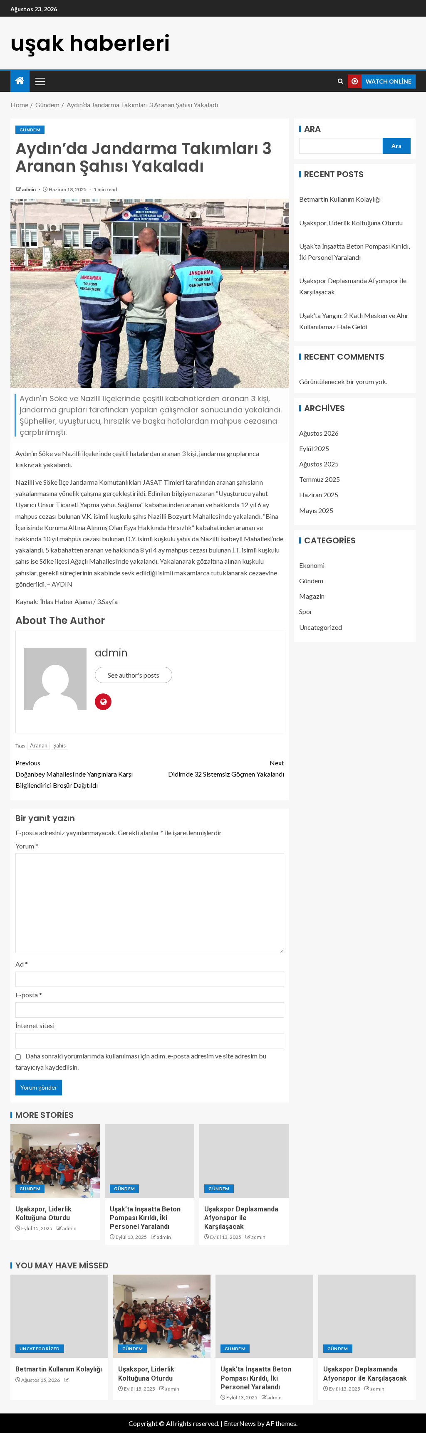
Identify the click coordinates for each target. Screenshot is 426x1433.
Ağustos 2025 (319, 464)
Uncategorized (320, 627)
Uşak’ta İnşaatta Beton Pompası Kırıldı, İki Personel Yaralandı (145, 1218)
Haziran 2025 (318, 494)
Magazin (311, 596)
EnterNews (240, 1423)
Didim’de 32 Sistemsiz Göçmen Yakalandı (226, 768)
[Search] (340, 81)
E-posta (28, 995)
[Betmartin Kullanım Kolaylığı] (59, 1316)
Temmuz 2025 (319, 479)
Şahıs (59, 745)
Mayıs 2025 (316, 510)
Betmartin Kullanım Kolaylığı (340, 199)
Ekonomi (311, 565)
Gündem (30, 129)
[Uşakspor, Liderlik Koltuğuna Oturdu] (55, 1161)
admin (29, 189)
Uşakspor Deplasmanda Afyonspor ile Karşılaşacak (241, 1218)
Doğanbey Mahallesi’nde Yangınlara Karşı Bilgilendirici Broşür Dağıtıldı (74, 774)
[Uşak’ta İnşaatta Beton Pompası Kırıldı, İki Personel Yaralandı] (149, 1161)
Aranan (38, 745)
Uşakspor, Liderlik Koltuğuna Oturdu (351, 223)
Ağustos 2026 (319, 433)
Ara (312, 129)
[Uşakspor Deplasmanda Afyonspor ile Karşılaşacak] (244, 1161)
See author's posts (133, 675)
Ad (21, 964)
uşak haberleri (90, 43)
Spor (305, 611)
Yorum (26, 846)
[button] (39, 81)
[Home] (20, 81)
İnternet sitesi (34, 1025)
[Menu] (39, 81)
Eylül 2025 (314, 448)
